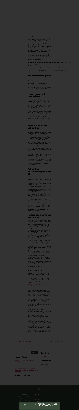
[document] (39, 205)
